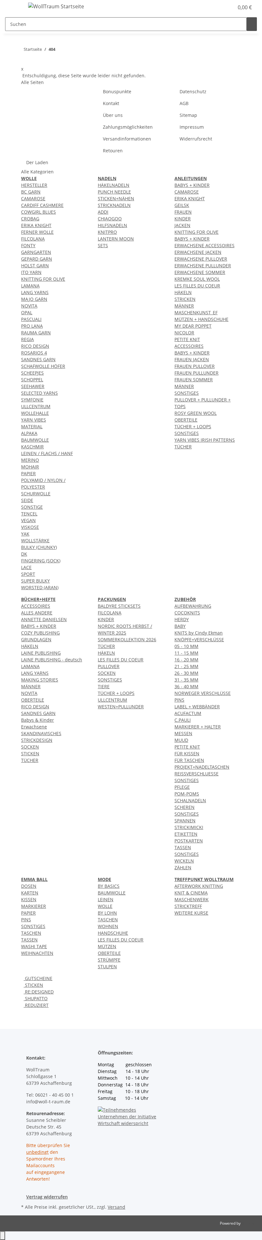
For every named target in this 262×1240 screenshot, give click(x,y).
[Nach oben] (2, 1235)
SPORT (28, 574)
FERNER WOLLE (37, 232)
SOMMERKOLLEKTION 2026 (127, 639)
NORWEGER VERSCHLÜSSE (202, 693)
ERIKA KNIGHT (36, 225)
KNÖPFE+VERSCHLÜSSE (199, 639)
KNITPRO (107, 232)
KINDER (182, 219)
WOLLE (105, 906)
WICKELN (184, 861)
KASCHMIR (32, 447)
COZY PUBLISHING (40, 633)
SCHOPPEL (32, 380)
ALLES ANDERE (36, 613)
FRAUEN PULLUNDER (196, 373)
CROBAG (30, 219)
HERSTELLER (34, 185)
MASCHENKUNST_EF (196, 312)
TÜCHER (183, 447)
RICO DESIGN (35, 346)
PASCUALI (31, 319)
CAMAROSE (33, 198)
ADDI (103, 212)
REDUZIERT (36, 1005)
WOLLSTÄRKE (35, 540)
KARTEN (29, 893)
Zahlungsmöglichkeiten (128, 127)
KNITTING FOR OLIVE (43, 279)
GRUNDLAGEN (36, 639)
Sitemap (188, 115)
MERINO (30, 460)
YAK (25, 534)
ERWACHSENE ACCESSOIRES (204, 245)
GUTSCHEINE (38, 978)
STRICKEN (185, 299)
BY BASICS (108, 886)
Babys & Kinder (37, 720)
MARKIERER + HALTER (197, 727)
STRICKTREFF (188, 906)
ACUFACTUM (187, 713)
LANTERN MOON (116, 239)
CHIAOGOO (110, 219)
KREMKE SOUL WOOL (197, 279)
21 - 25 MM (186, 666)
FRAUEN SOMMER (193, 380)
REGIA (27, 339)
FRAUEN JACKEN (191, 359)
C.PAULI (182, 720)
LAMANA (30, 286)
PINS (179, 700)
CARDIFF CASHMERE (42, 205)
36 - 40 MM (186, 686)
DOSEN (28, 886)
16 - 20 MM (186, 660)
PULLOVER (108, 666)
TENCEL (29, 514)
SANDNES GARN (38, 359)
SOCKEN (30, 747)
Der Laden (37, 162)
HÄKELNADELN (113, 185)
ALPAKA (29, 433)
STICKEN (30, 753)
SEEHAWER (32, 386)
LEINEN (105, 899)
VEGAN (28, 520)
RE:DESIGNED (39, 992)
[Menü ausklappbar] (13, 7)
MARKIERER (33, 906)
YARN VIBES (33, 420)
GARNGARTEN (36, 252)
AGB (184, 103)
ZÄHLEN (182, 867)
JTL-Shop (249, 1223)
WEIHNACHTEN (37, 953)
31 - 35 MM (186, 680)
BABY (180, 626)
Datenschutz (193, 91)
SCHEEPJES (32, 373)
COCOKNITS (187, 613)
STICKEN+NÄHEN (116, 198)
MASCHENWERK (191, 899)
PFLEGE (182, 787)
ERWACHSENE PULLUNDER (202, 265)
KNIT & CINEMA (191, 893)
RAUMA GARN (36, 333)
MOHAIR (30, 467)
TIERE (104, 686)
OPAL (26, 312)
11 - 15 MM (186, 653)
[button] (216, 7)
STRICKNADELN (114, 205)
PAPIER (28, 473)
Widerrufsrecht (196, 139)
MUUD (181, 740)
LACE (26, 567)
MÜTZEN (107, 946)
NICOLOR (184, 333)
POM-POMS (186, 794)
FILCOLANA (33, 239)
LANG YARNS (35, 292)
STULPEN (107, 966)
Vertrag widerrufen (47, 1197)
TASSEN (182, 847)
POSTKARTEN (188, 841)
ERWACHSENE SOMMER (199, 272)
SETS (103, 245)
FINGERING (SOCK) (40, 561)
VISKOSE (30, 527)
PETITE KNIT (187, 339)
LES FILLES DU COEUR (197, 286)
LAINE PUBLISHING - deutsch (51, 660)
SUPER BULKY (35, 581)
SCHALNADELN (190, 800)
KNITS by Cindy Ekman (198, 633)
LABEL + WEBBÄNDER (197, 707)
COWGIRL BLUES (38, 212)
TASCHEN (31, 933)
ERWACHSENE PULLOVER (200, 259)
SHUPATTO (36, 998)
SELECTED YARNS (39, 393)
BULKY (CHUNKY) (39, 547)
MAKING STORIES (39, 680)
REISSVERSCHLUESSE (196, 774)
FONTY (28, 245)
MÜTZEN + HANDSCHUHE (201, 319)
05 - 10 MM (186, 646)
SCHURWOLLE (35, 494)
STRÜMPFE (109, 960)
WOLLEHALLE (35, 413)
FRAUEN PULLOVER (194, 366)
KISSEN (28, 899)
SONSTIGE (32, 507)
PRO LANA (32, 326)
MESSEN (183, 733)
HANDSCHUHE (113, 933)
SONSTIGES (186, 393)
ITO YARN (31, 272)
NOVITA (29, 306)
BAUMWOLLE (35, 440)
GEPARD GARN (36, 259)
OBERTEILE (185, 420)
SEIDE (27, 500)
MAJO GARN (34, 299)
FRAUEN (183, 212)
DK (24, 554)
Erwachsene (34, 727)
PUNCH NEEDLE (114, 192)
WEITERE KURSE (191, 913)
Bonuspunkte (117, 91)
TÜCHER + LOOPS (192, 426)
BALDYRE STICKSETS (119, 606)
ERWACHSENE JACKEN (197, 252)
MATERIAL (31, 426)
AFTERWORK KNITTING (198, 886)
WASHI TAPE (34, 946)
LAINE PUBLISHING (41, 653)
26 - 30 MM (186, 673)
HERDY (181, 619)
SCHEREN (184, 807)
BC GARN (31, 192)
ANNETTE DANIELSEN (44, 619)
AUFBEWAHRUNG (192, 606)
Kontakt (111, 103)
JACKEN (182, 225)
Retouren (113, 151)
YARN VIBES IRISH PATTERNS (204, 440)
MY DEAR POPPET (193, 326)
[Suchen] (252, 24)
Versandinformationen (127, 139)
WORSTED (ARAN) (39, 587)
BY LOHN (107, 913)
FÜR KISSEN (186, 753)
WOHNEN (108, 926)
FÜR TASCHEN (189, 760)
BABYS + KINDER (192, 185)
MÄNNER (184, 306)
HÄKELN (183, 292)
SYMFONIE (32, 400)
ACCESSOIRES (189, 346)
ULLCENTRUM (35, 406)
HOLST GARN (35, 265)
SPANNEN (185, 821)
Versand (116, 1207)
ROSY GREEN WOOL (195, 413)
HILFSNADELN (112, 225)
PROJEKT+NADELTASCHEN (201, 767)
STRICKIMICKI (188, 827)
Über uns (113, 115)
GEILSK (181, 205)
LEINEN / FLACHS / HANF (47, 453)
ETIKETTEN (185, 834)
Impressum (192, 127)
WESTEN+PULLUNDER (121, 707)
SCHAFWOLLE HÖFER (43, 366)
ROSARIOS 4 (34, 353)
